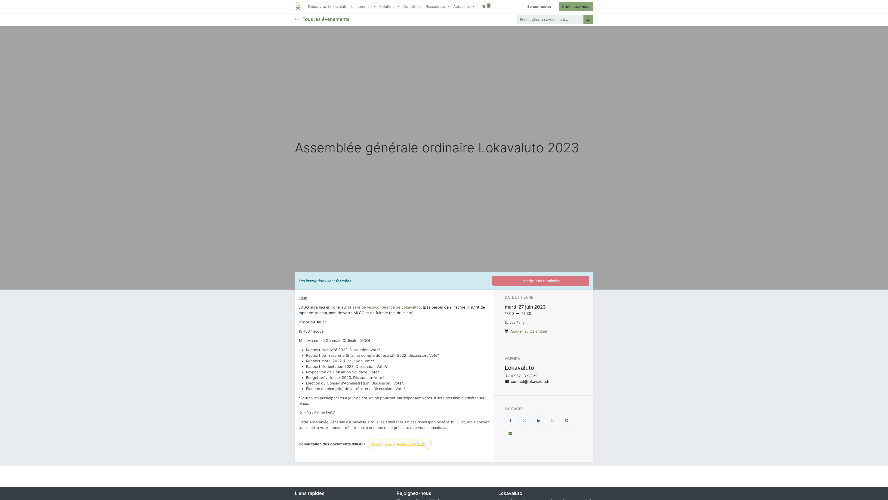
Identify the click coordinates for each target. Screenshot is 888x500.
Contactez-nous (576, 6)
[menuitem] (327, 6)
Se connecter (539, 6)
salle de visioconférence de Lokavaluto (386, 307)
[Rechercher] (588, 19)
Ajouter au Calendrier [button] (529, 331)
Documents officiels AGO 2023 (399, 444)
